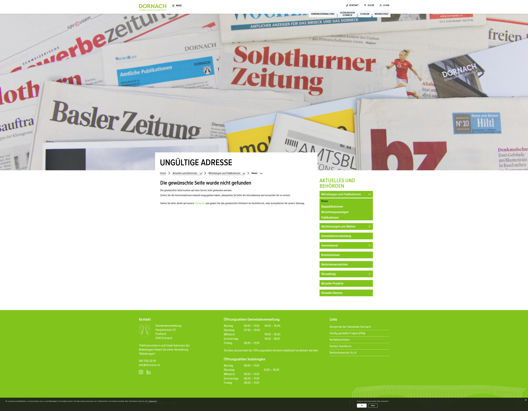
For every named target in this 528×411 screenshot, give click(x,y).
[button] (187, 173)
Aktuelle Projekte (332, 283)
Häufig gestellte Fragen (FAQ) (347, 333)
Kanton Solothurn (340, 346)
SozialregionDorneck (347, 14)
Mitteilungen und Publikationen (341, 194)
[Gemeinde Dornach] (153, 7)
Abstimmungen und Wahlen (338, 226)
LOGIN (386, 5)
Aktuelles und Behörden (337, 183)
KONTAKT (354, 5)
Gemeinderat (329, 245)
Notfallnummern (340, 340)
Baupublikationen (332, 207)
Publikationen (330, 218)
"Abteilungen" (147, 354)
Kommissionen (330, 255)
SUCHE (371, 5)
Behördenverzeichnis (334, 264)
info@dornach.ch (149, 365)
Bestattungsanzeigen (334, 212)
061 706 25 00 (147, 361)
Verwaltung (328, 274)
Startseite (200, 203)
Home (163, 173)
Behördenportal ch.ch (343, 353)
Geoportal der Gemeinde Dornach (350, 327)
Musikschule (381, 13)
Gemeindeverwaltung (323, 13)
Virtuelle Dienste (332, 293)
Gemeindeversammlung (336, 236)
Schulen (364, 13)
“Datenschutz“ (152, 401)
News (332, 201)
